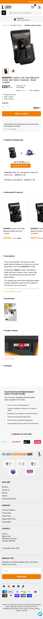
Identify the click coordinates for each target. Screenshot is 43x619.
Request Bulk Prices (9, 519)
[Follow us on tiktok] (23, 586)
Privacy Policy (6, 513)
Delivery (4, 493)
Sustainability (6, 522)
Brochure (5, 487)
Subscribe (21, 576)
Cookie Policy (6, 516)
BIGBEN (23, 90)
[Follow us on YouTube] (13, 586)
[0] (33, 7)
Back (5, 25)
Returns (4, 496)
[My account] (39, 7)
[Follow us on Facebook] (4, 586)
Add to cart (21, 113)
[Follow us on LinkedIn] (18, 586)
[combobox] (24, 12)
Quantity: (5, 103)
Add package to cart (20, 166)
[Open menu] (4, 12)
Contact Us (6, 490)
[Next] (39, 221)
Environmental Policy (9, 499)
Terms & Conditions (8, 510)
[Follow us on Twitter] (9, 586)
